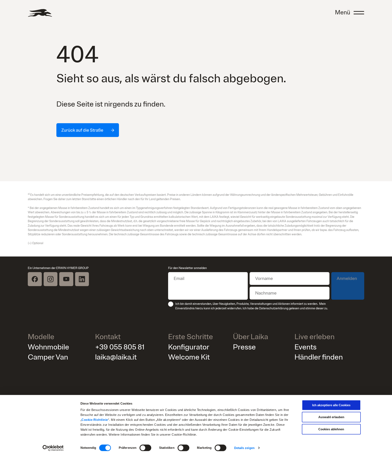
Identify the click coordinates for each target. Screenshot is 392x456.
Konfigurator (188, 347)
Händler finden (318, 357)
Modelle (41, 337)
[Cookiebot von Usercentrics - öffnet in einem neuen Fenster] (53, 448)
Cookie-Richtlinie (94, 419)
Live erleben (314, 337)
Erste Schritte (190, 337)
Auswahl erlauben (331, 417)
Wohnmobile (48, 347)
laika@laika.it (116, 357)
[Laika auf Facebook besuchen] (35, 279)
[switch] (145, 447)
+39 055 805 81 (119, 347)
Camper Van (48, 357)
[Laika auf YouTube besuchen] (66, 279)
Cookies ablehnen (331, 429)
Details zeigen (244, 448)
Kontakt (108, 337)
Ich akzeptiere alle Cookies (331, 405)
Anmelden (347, 278)
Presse (244, 347)
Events (305, 347)
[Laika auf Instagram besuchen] (51, 279)
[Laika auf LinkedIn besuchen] (82, 279)
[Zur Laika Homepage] (40, 13)
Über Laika (250, 337)
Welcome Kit (189, 357)
